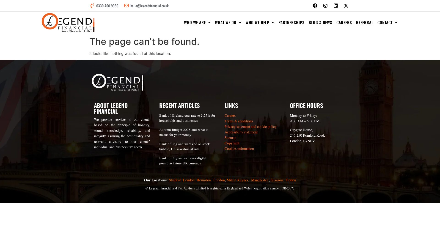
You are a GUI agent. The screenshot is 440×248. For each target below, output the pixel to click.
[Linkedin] (335, 5)
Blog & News (320, 22)
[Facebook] (315, 5)
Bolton (291, 180)
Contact (385, 22)
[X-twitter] (346, 5)
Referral (364, 22)
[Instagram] (325, 5)
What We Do (225, 22)
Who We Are (195, 22)
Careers (344, 22)
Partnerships (291, 22)
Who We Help (257, 22)
